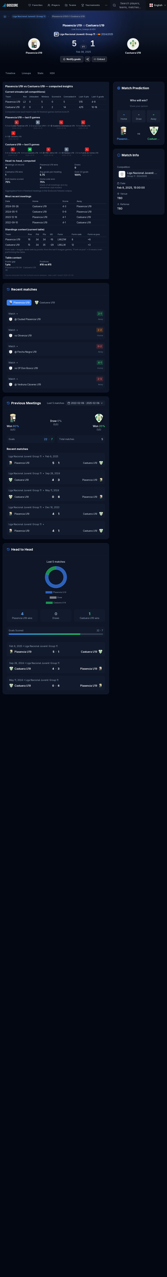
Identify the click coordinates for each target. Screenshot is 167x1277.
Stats (40, 73)
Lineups (26, 73)
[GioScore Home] (10, 5)
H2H (52, 73)
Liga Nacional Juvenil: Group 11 (77, 34)
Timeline (10, 73)
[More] (106, 5)
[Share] (87, 59)
